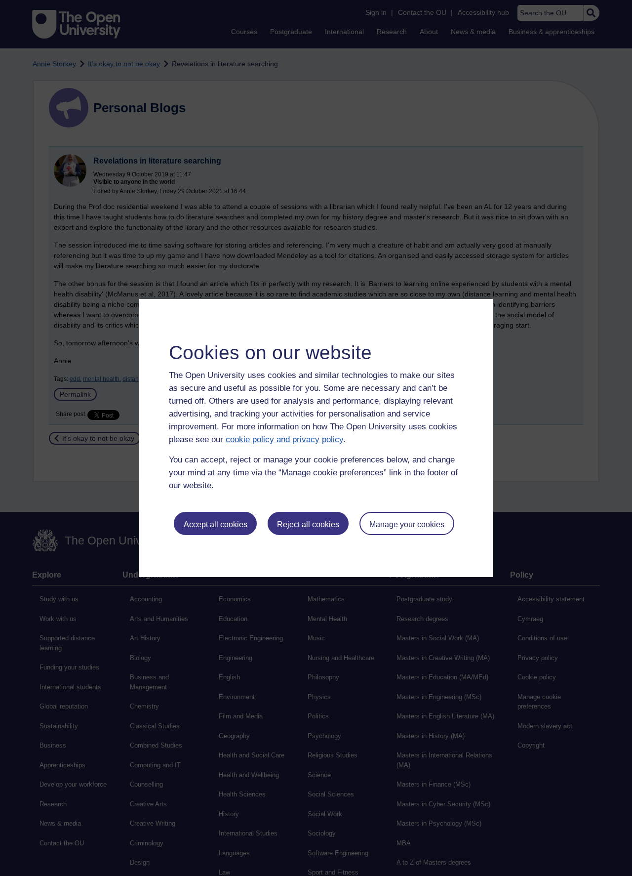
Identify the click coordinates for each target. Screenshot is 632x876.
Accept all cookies (215, 524)
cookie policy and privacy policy (284, 439)
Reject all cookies (308, 524)
